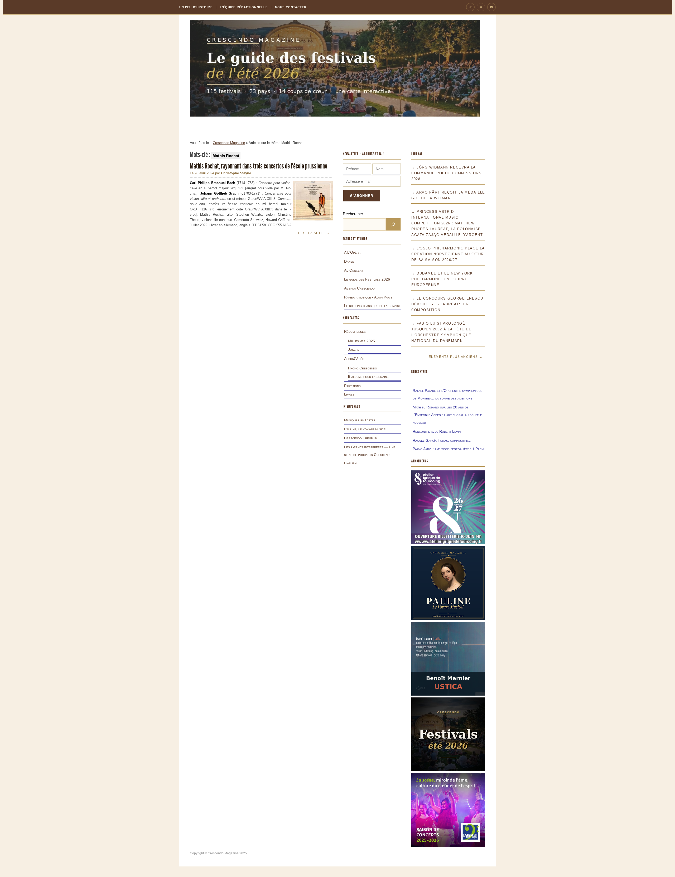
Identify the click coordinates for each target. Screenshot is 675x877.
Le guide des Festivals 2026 (367, 279)
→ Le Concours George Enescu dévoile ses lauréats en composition (447, 304)
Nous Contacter (290, 7)
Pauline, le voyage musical (365, 429)
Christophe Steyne (236, 173)
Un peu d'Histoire (196, 7)
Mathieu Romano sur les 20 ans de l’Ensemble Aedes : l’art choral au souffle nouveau (447, 415)
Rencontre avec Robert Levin (437, 431)
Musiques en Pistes (359, 420)
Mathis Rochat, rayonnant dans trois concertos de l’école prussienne (258, 166)
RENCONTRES (419, 372)
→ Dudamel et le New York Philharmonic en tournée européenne (442, 279)
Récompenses (355, 331)
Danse (349, 261)
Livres (349, 394)
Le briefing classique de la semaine (372, 305)
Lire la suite (314, 233)
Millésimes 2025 (361, 341)
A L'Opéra (352, 252)
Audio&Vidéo (354, 358)
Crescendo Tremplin (360, 438)
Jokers (353, 349)
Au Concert (353, 270)
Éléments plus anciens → (456, 357)
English (350, 463)
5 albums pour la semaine (368, 376)
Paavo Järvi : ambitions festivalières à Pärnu (449, 449)
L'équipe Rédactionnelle (244, 7)
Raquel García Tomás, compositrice (442, 440)
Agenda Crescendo (359, 288)
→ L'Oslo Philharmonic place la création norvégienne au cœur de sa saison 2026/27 (448, 254)
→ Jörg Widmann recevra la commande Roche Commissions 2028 (446, 173)
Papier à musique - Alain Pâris (368, 297)
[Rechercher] (393, 224)
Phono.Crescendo (362, 368)
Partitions (352, 386)
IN (491, 7)
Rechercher (353, 213)
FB (470, 7)
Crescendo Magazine (229, 143)
